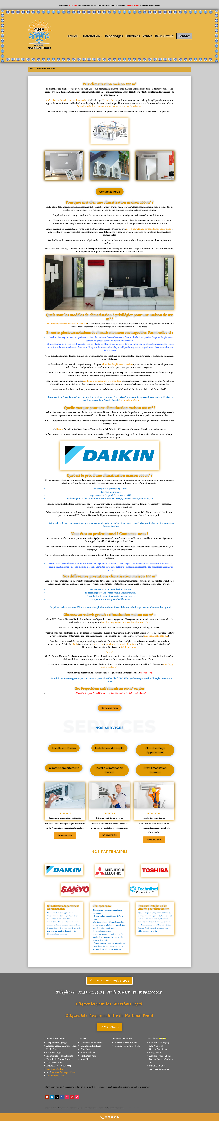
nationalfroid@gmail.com (64, 1072)
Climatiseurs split (55, 343)
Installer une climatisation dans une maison (66, 323)
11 (99, 644)
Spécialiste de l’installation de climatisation (66, 100)
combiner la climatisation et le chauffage (102, 380)
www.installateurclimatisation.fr (111, 1108)
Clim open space (102, 906)
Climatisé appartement (64, 767)
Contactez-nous (109, 191)
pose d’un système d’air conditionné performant (148, 228)
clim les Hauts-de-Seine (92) (122, 644)
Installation (91, 36)
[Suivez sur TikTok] (77, 1097)
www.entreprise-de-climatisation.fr (83, 1108)
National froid (108, 100)
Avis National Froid (55, 1075)
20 (106, 644)
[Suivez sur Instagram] (67, 1097)
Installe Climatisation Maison (109, 770)
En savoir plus (65, 835)
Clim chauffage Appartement (155, 750)
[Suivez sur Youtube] (47, 1097)
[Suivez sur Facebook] (62, 1097)
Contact (184, 36)
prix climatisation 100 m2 (156, 635)
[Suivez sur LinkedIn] (52, 1097)
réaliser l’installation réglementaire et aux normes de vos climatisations (109, 106)
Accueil (73, 36)
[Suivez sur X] (57, 1097)
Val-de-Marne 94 (128, 647)
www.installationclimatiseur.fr (56, 1108)
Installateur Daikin (64, 748)
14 (102, 644)
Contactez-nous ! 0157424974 (109, 981)
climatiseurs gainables (62, 337)
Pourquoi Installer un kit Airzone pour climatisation (153, 907)
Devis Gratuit (164, 36)
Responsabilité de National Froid (109, 1015)
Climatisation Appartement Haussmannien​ (63, 907)
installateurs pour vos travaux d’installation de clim (125, 622)
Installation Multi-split (109, 748)
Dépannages (114, 36)
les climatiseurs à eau (129, 400)
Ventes (147, 36)
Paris (75, 644)
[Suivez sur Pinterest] (72, 1097)
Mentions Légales (133, 5)
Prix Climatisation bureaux (155, 770)
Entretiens (133, 36)
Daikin (59, 428)
